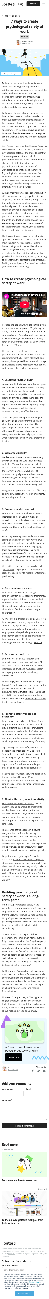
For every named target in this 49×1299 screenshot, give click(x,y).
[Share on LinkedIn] (44, 1070)
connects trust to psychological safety (20, 662)
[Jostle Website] (8, 4)
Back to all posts (12, 15)
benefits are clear (37, 263)
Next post (42, 1189)
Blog (20, 4)
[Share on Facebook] (32, 1070)
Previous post (8, 1149)
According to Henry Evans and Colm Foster (23, 536)
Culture (24, 36)
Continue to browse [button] (24, 1294)
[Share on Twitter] (38, 1070)
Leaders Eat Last (22, 721)
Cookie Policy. (34, 1282)
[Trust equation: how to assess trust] (24, 1177)
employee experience (32, 203)
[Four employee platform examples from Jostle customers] (24, 1216)
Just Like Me (8, 569)
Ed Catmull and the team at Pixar (18, 803)
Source (26, 186)
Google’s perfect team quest (16, 918)
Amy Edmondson (10, 146)
